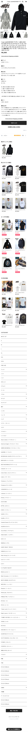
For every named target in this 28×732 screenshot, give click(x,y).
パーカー (3, 390)
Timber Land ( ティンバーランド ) (8, 609)
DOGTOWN (4, 501)
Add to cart (14, 123)
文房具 (2, 687)
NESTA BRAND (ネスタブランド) (8, 580)
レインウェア (3, 435)
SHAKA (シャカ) (4, 621)
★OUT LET (4, 336)
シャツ (2, 373)
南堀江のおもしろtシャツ (6, 650)
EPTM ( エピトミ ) (5, 505)
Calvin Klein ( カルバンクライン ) (8, 472)
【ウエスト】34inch (5, 679)
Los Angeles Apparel (6, 567)
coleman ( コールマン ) (6, 493)
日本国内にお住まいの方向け (14, 127)
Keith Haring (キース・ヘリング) (8, 555)
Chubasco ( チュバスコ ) (7, 481)
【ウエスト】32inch (5, 675)
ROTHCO (3, 625)
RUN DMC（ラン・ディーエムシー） (8, 629)
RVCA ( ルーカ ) (5, 605)
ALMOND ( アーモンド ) (6, 452)
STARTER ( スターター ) (6, 646)
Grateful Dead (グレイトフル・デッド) (9, 522)
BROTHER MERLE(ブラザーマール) (9, 464)
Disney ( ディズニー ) (6, 497)
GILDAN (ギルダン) (5, 526)
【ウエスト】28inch (5, 667)
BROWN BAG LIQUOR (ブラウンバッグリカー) (11, 456)
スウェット (3, 386)
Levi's (2, 563)
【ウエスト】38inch (5, 700)
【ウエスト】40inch (5, 704)
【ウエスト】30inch (5, 671)
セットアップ (3, 402)
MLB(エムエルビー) (5, 572)
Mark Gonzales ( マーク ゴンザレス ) (9, 576)
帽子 (2, 406)
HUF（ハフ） (3, 538)
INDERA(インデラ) (5, 543)
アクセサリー (4, 431)
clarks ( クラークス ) (6, 477)
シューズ (3, 415)
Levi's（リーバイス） (5, 559)
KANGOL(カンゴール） (6, 551)
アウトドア (3, 654)
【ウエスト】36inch (5, 683)
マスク (2, 427)
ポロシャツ (3, 382)
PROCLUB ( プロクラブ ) (6, 592)
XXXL (2, 361)
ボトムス (3, 398)
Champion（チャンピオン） (6, 485)
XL (1, 353)
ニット (2, 377)
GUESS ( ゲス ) (4, 514)
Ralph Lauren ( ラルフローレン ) (8, 613)
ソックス (3, 410)
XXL (2, 357)
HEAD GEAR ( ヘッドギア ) (7, 534)
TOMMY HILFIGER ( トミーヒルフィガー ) (10, 617)
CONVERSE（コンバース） (6, 489)
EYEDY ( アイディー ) (6, 510)
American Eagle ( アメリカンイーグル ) (10, 443)
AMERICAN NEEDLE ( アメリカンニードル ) (10, 448)
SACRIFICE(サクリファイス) (7, 633)
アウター (3, 394)
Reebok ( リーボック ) (6, 588)
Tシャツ (2, 369)
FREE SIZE (3, 365)
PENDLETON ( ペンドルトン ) (7, 596)
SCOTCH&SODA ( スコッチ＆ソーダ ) (9, 638)
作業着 (2, 691)
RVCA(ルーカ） (4, 600)
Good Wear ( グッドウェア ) (7, 530)
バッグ (2, 419)
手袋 (2, 662)
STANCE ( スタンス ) (6, 642)
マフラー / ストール (5, 423)
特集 (2, 658)
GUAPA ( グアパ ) (5, 518)
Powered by (12, 718)
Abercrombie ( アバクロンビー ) (8, 439)
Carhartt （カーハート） (6, 468)
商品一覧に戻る (14, 710)
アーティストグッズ (5, 695)
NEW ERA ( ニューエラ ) (6, 584)
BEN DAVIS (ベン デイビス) (7, 460)
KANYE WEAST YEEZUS (7, 547)
